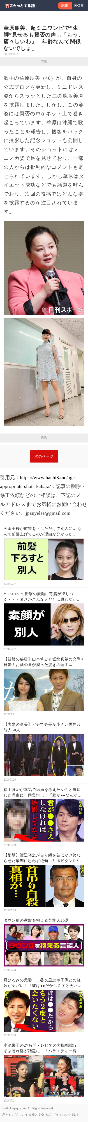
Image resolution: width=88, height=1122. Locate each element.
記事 (64, 5)
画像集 (79, 5)
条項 (48, 1115)
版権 (75, 1115)
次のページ (44, 456)
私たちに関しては (15, 1115)
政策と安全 (36, 1115)
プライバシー (61, 1115)
